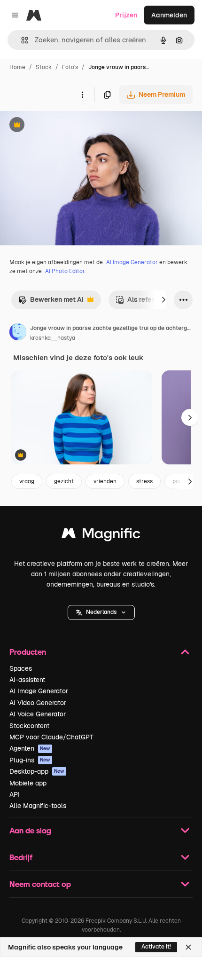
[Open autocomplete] (21, 40)
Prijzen (126, 15)
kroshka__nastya (52, 338)
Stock (44, 67)
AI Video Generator (37, 702)
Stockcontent (29, 726)
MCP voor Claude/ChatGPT (51, 737)
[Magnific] (101, 535)
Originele (62, 125)
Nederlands (101, 612)
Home (17, 67)
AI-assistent (27, 679)
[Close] (188, 947)
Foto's (70, 67)
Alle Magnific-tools (37, 805)
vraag (26, 481)
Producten (27, 652)
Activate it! (156, 946)
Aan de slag (30, 830)
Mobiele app (28, 783)
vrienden (105, 481)
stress (144, 481)
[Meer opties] (82, 94)
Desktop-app (36, 771)
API (14, 794)
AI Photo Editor (65, 271)
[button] (101, 612)
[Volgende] (163, 299)
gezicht (64, 481)
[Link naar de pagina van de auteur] (17, 333)
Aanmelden (169, 15)
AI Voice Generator (37, 714)
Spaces (20, 668)
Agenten (29, 748)
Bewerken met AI (51, 302)
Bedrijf (20, 857)
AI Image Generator (132, 262)
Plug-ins (29, 760)
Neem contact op (40, 884)
